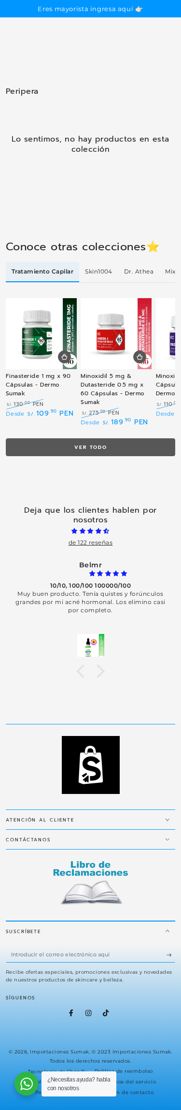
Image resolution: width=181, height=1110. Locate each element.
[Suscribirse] (171, 954)
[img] (90, 531)
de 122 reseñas (91, 542)
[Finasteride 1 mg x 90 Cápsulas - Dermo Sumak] (41, 333)
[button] (83, 671)
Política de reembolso (124, 1071)
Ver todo (90, 447)
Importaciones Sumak (59, 1051)
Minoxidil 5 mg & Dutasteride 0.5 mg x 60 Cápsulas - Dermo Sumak (112, 389)
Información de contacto (120, 1092)
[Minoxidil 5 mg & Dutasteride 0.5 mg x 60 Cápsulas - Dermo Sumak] (116, 333)
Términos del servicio (127, 1081)
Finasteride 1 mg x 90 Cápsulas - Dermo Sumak (38, 385)
